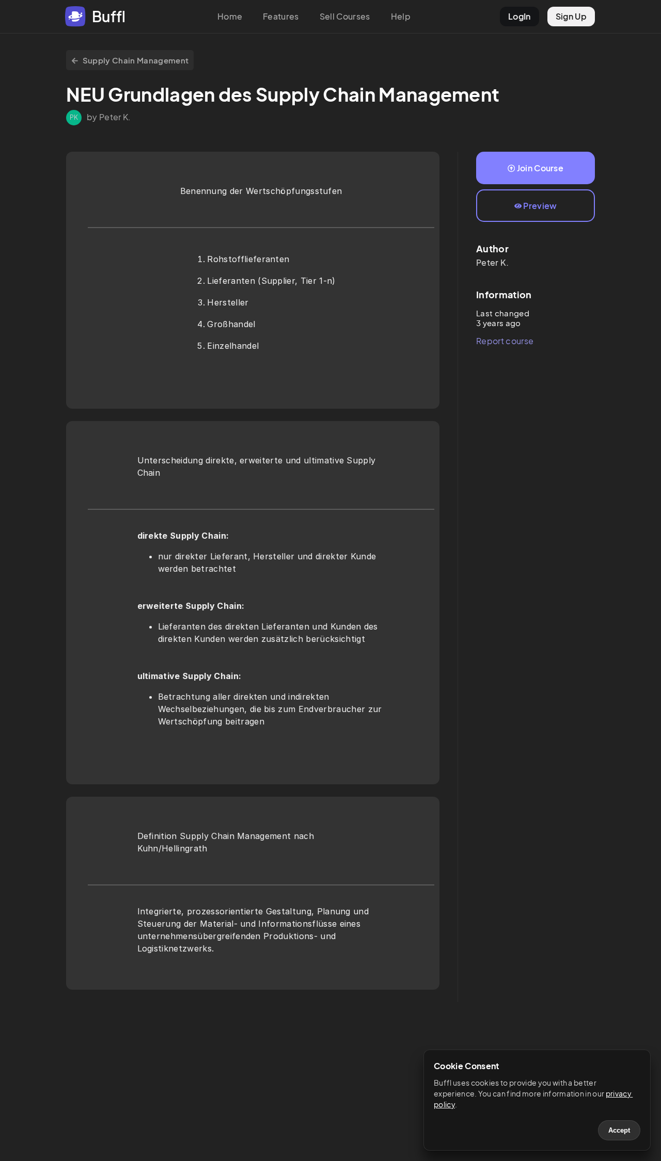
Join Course (540, 168)
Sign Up (571, 16)
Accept (619, 1130)
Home (229, 16)
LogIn (519, 16)
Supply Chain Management (135, 60)
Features (281, 16)
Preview (540, 205)
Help (401, 16)
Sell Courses (345, 16)
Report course (504, 340)
